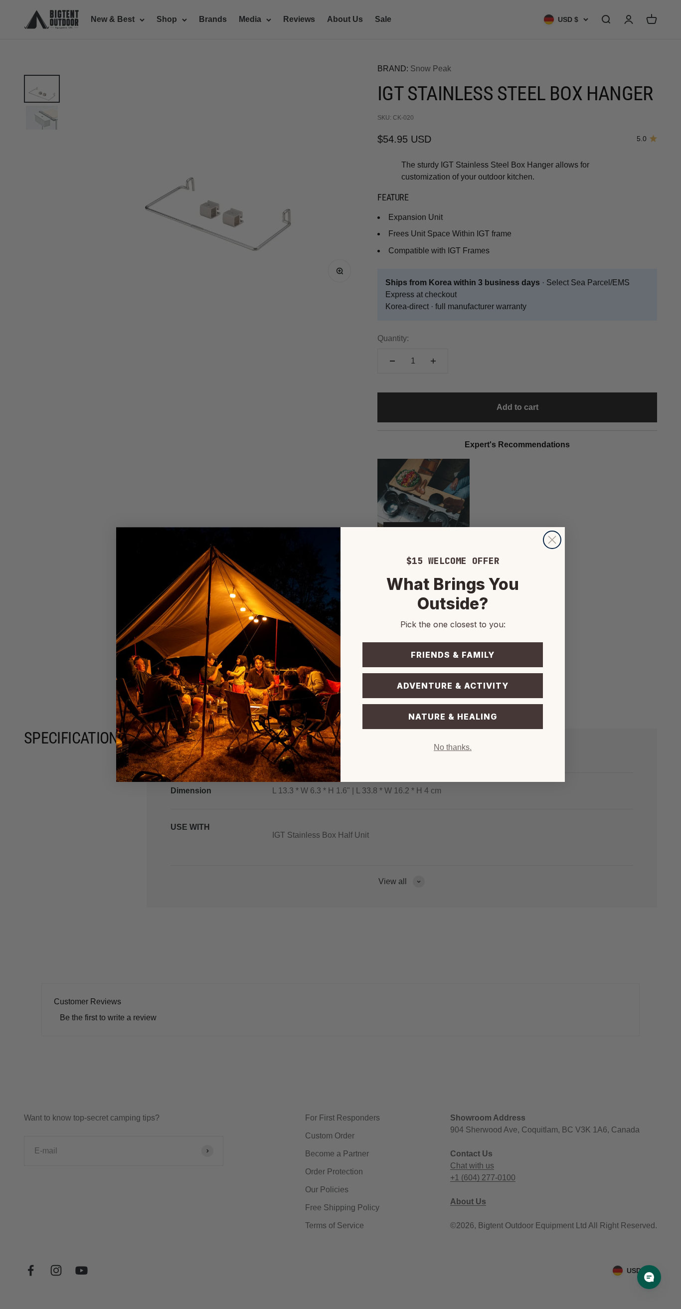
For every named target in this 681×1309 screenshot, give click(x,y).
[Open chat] (649, 1277)
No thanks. (453, 747)
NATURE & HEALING (452, 717)
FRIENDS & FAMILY (453, 655)
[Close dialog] (552, 540)
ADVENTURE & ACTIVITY (453, 686)
